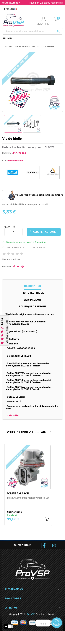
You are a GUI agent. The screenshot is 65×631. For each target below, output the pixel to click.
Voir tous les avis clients (7, 331)
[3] (13, 254)
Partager (14, 266)
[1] (4, 254)
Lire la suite (11, 415)
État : (5, 160)
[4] (17, 254)
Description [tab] (32, 286)
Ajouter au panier (44, 231)
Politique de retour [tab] (33, 306)
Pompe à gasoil (17, 493)
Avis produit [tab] (32, 299)
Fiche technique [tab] (33, 292)
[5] (21, 254)
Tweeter (18, 266)
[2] (8, 254)
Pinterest (22, 266)
